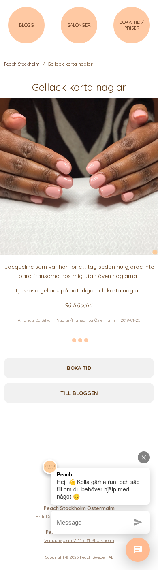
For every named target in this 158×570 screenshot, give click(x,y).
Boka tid (79, 368)
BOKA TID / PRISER (132, 25)
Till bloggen (79, 393)
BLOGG (26, 25)
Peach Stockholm (22, 64)
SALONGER (79, 25)
